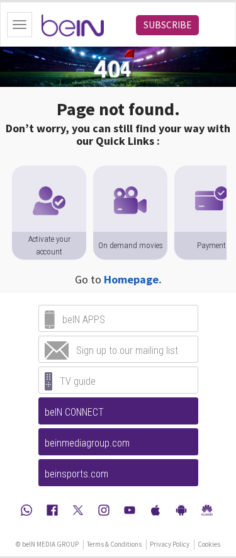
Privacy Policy (169, 544)
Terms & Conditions (114, 544)
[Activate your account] (49, 172)
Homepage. (133, 279)
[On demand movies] (130, 172)
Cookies (209, 544)
